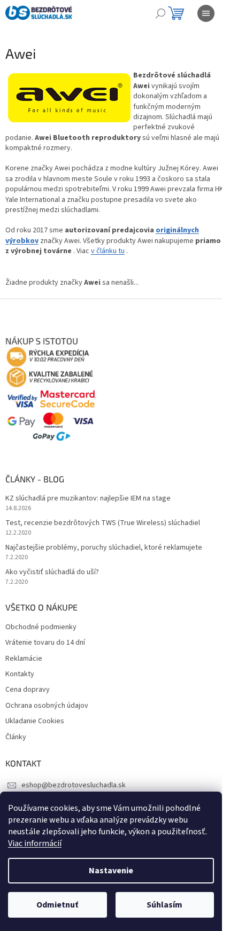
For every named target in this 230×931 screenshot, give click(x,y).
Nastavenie (111, 871)
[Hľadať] (160, 13)
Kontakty (19, 674)
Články (15, 737)
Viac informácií (35, 843)
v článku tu (108, 251)
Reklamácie (23, 659)
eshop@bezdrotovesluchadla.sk (73, 785)
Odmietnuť (57, 905)
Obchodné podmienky (40, 627)
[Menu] (206, 13)
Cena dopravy (27, 690)
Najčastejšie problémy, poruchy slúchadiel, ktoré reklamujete (103, 548)
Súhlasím (164, 905)
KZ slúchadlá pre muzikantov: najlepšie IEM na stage (88, 499)
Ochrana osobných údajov (46, 706)
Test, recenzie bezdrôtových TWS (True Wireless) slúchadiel (102, 523)
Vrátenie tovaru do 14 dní (45, 643)
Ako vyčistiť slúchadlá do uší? (52, 572)
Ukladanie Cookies (34, 721)
